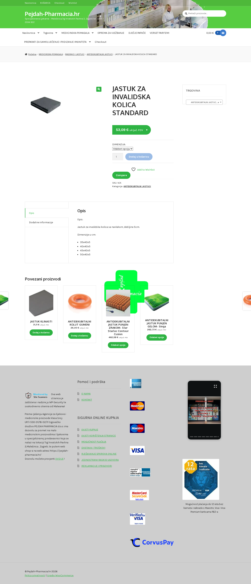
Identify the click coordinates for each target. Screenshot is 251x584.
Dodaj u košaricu (139, 156)
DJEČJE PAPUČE (137, 32)
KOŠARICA (45, 3)
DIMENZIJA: (119, 144)
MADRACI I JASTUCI (74, 54)
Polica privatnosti (35, 575)
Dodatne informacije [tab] (41, 222)
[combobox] (204, 102)
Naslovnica (30, 3)
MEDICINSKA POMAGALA (75, 32)
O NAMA (86, 393)
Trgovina (48, 32)
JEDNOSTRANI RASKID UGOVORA (100, 459)
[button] (98, 89)
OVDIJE (59, 458)
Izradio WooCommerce (60, 575)
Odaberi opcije (118, 345)
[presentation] (191, 436)
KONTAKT (86, 399)
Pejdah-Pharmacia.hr (52, 13)
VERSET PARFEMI (159, 32)
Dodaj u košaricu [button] (41, 332)
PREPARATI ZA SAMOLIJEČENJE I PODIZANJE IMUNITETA (55, 41)
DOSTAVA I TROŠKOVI (93, 447)
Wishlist (73, 3)
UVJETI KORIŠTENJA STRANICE (98, 435)
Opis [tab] (31, 212)
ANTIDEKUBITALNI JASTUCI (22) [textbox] (205, 102)
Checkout (59, 3)
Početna (32, 54)
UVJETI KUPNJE (89, 429)
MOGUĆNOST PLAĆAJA (93, 441)
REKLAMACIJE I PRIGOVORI (96, 465)
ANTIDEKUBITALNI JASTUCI (100, 54)
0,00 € (212, 32)
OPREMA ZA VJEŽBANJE (111, 32)
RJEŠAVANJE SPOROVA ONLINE (98, 453)
